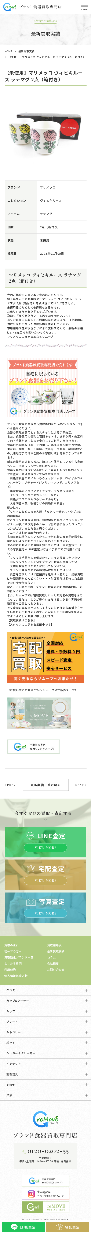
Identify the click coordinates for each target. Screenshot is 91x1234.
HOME (8, 51)
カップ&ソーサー (17, 1001)
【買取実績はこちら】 (21, 620)
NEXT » (81, 785)
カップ (10, 1011)
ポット (10, 1043)
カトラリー (13, 1032)
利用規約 (10, 970)
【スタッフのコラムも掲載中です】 (30, 624)
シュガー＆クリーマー (21, 1053)
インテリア (13, 1064)
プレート (12, 1022)
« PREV (10, 785)
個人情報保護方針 (16, 976)
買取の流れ (11, 945)
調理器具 (12, 1074)
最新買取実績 (26, 51)
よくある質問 (13, 963)
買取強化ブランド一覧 (18, 957)
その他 (10, 1085)
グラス (10, 990)
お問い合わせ (56, 970)
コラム (51, 957)
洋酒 (9, 1095)
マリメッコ (48, 187)
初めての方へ (13, 951)
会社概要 (53, 963)
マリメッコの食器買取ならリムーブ (30, 337)
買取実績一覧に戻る (46, 785)
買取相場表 (54, 945)
